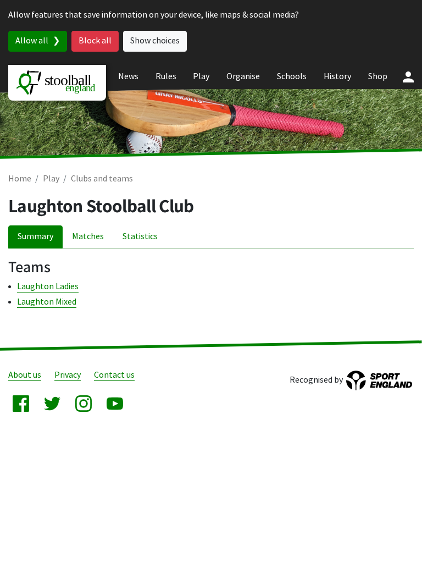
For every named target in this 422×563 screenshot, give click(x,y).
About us (24, 375)
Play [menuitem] (201, 76)
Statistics (140, 236)
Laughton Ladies (48, 287)
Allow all (31, 41)
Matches (88, 236)
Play (51, 179)
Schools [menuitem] (292, 76)
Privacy (67, 375)
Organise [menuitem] (243, 76)
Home (19, 179)
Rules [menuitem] (166, 76)
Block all (95, 41)
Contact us (114, 375)
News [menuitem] (128, 76)
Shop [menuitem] (377, 76)
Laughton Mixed (46, 302)
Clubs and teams (102, 179)
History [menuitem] (337, 76)
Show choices (155, 41)
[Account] (408, 77)
